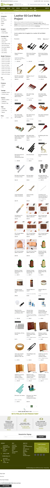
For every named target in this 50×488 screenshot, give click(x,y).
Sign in (45, 1)
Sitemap (13, 452)
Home (7, 4)
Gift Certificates (26, 449)
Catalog (24, 454)
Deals (31, 8)
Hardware (3, 8)
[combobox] (36, 4)
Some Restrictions (30, 10)
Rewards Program (26, 455)
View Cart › (2, 476)
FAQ (13, 450)
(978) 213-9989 (37, 1)
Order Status (14, 446)
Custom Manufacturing (27, 446)
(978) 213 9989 (26, 426)
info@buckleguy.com (26, 427)
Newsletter (25, 451)
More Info (9, 429)
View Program (15, 1)
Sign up (48, 1)
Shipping (13, 447)
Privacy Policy (46, 467)
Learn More (41, 428)
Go (11, 117)
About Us (47, 8)
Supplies (18, 8)
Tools (13, 8)
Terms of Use (40, 467)
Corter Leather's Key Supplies (22, 28)
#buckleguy (37, 25)
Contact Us (14, 445)
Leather (8, 8)
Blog (24, 452)
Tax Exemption (15, 451)
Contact (42, 1)
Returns (13, 449)
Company (25, 445)
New (35, 8)
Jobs (24, 447)
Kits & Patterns (25, 8)
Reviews (24, 450)
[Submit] (29, 4)
